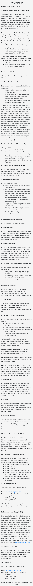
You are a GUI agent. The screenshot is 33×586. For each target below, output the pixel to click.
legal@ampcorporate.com (13, 492)
